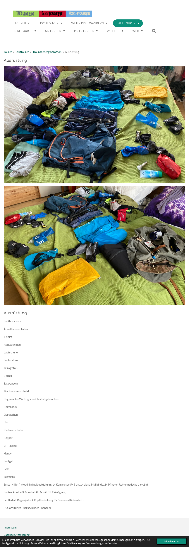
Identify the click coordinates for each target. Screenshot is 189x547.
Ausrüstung (72, 51)
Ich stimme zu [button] (171, 541)
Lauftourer (22, 51)
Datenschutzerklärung (17, 534)
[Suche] (154, 30)
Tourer (8, 51)
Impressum (10, 527)
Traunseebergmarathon (46, 51)
